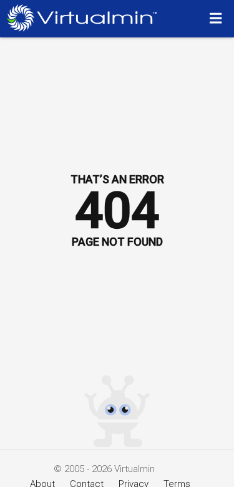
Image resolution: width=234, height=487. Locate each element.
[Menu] (217, 18)
